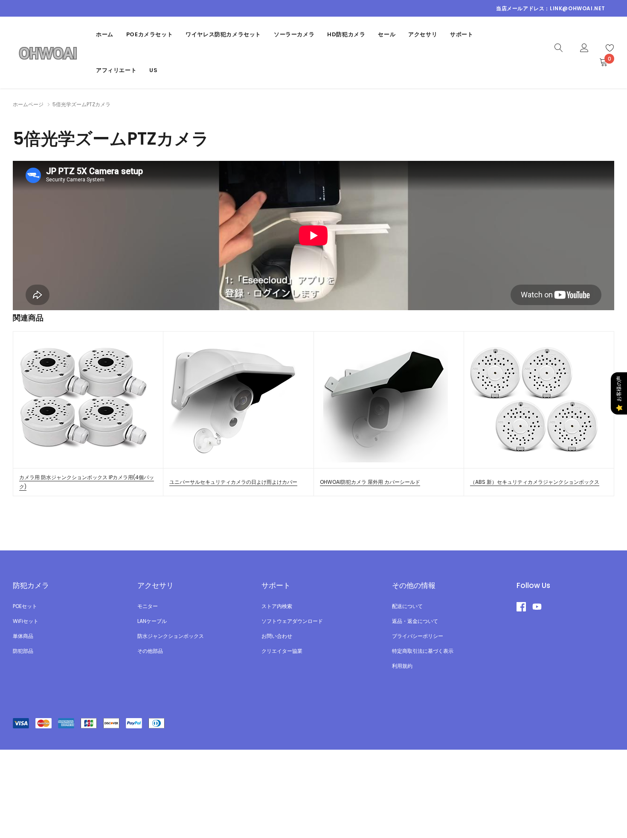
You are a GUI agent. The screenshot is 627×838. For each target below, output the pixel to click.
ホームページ (28, 104)
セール (386, 34)
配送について (407, 606)
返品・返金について (415, 621)
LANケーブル (152, 621)
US (153, 70)
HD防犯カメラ (346, 34)
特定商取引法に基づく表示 (422, 651)
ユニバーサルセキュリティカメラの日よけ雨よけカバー (233, 482)
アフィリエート (116, 70)
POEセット (25, 606)
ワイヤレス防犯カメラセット (223, 34)
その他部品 (150, 651)
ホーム (104, 34)
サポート (461, 34)
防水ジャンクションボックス (170, 636)
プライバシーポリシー (417, 636)
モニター (147, 606)
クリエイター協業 (281, 651)
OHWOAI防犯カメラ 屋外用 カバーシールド (370, 482)
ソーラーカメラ (294, 34)
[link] (558, 47)
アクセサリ (422, 34)
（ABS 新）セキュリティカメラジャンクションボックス (534, 482)
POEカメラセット (149, 34)
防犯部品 (23, 651)
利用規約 (402, 665)
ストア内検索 (276, 606)
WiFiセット (25, 621)
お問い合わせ (276, 636)
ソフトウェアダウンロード (292, 621)
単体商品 (23, 636)
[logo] (48, 52)
